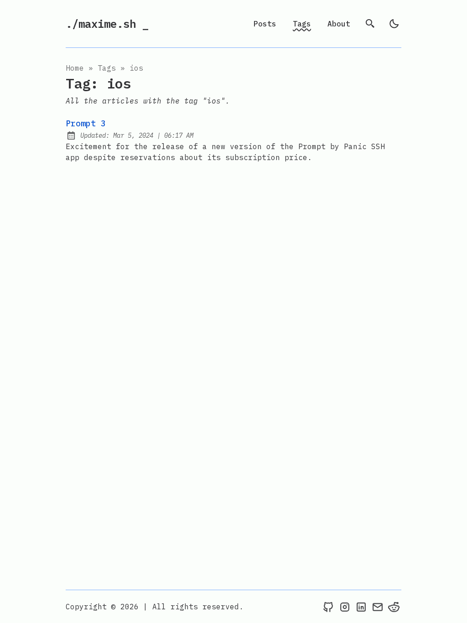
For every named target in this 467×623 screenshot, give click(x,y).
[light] (394, 23)
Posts (265, 23)
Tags (302, 23)
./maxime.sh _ (107, 23)
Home (75, 68)
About (338, 23)
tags (107, 68)
